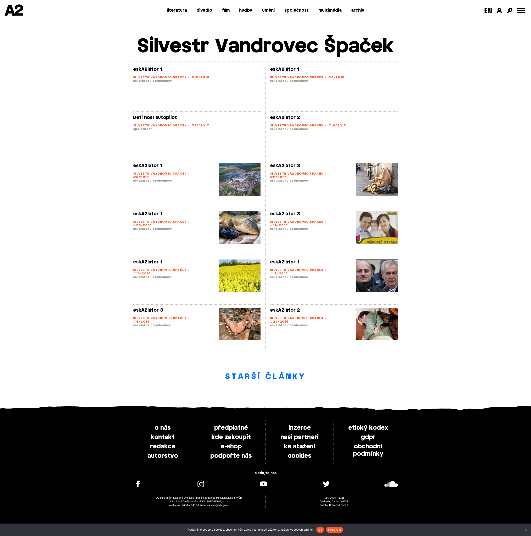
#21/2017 (200, 125)
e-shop (231, 446)
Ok (320, 529)
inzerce (300, 428)
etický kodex (368, 428)
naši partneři (299, 437)
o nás (163, 428)
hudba (245, 10)
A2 (14, 11)
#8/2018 (336, 77)
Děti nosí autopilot (155, 117)
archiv (357, 10)
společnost (296, 10)
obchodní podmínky (368, 450)
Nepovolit (334, 529)
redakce (162, 446)
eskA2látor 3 (285, 166)
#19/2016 (279, 225)
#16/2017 (337, 125)
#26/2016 (142, 225)
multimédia (330, 10)
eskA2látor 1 (147, 69)
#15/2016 (142, 273)
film (226, 10)
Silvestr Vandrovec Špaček (159, 77)
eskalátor (141, 81)
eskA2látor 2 (285, 117)
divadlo (204, 10)
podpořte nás (231, 456)
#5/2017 (141, 177)
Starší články (265, 377)
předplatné (231, 428)
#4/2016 (141, 322)
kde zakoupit (231, 437)
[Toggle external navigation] (521, 10)
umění (268, 10)
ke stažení (299, 446)
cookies (299, 456)
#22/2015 (279, 322)
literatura (177, 10)
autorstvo (162, 456)
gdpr (368, 437)
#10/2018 (200, 77)
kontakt (163, 437)
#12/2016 (279, 273)
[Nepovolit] (526, 530)
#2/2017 (278, 177)
